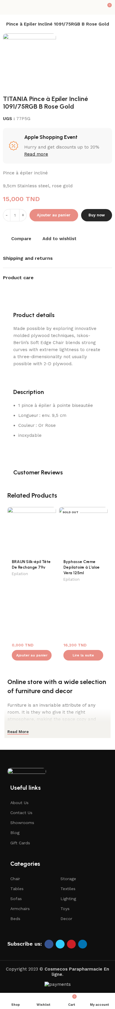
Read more (36, 154)
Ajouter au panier (53, 215)
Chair (15, 878)
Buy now (96, 215)
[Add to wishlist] (51, 512)
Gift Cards (20, 842)
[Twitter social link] (60, 944)
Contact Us (21, 812)
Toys (65, 908)
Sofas (16, 898)
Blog (14, 832)
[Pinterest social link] (71, 944)
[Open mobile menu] (6, 7)
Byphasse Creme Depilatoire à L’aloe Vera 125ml (81, 567)
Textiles (67, 888)
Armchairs (20, 908)
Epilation (20, 574)
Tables (17, 888)
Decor (66, 918)
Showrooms (22, 822)
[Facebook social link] (49, 944)
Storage (68, 878)
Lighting (68, 898)
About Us (19, 802)
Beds (15, 918)
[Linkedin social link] (82, 944)
